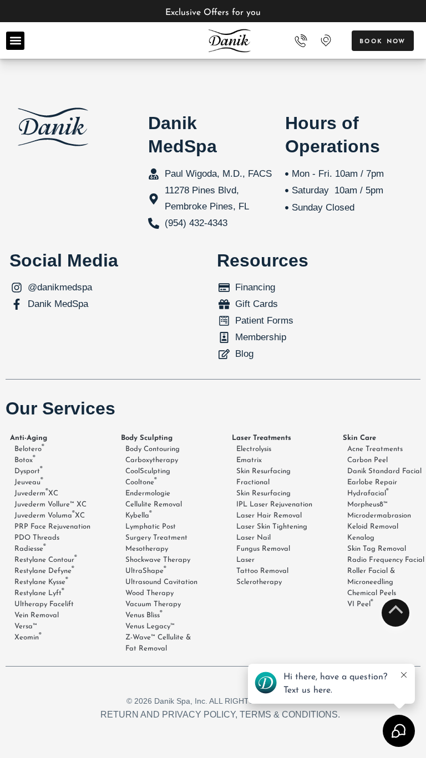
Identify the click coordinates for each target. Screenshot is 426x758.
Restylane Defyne (44, 570)
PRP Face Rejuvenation (52, 526)
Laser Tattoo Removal (262, 565)
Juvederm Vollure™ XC (50, 504)
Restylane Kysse (41, 581)
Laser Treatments (261, 438)
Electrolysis (253, 449)
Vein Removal (36, 615)
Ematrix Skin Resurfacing (263, 466)
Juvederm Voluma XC (49, 514)
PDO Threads (36, 537)
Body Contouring (152, 449)
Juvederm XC (36, 492)
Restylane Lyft (39, 592)
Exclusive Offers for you (213, 12)
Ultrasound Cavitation (161, 582)
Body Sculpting (147, 438)
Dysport (28, 470)
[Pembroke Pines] (325, 40)
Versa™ (25, 626)
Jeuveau (28, 481)
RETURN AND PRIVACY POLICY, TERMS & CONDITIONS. (220, 714)
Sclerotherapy (259, 582)
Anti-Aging (28, 438)
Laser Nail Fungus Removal (263, 543)
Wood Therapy (149, 593)
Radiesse (30, 548)
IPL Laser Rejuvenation (274, 504)
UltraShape (145, 570)
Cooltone (141, 481)
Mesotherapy (146, 548)
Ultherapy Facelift (44, 604)
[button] (15, 41)
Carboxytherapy (151, 460)
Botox (25, 459)
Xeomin (28, 636)
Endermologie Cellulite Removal (153, 499)
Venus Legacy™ (150, 626)
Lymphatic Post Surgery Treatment (156, 532)
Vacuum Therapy (153, 604)
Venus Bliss (144, 614)
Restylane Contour (45, 559)
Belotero (29, 448)
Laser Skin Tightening (271, 526)
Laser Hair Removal (269, 515)
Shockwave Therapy (157, 560)
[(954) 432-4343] (301, 40)
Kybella (138, 514)
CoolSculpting (147, 471)
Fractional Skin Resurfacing (263, 488)
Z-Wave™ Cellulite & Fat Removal (158, 643)
